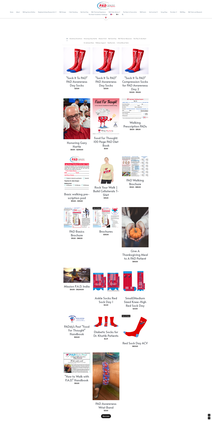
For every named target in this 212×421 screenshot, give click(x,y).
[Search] (122, 14)
